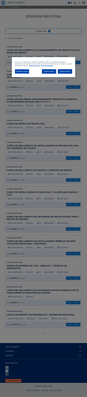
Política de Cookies (34, 65)
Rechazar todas (49, 71)
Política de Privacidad (47, 65)
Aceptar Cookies (65, 71)
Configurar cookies (22, 71)
